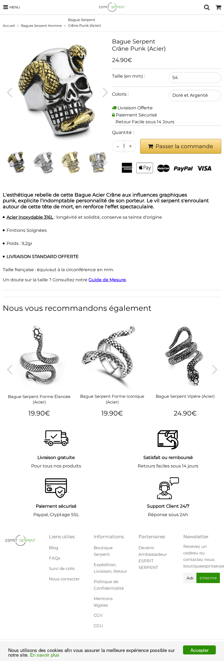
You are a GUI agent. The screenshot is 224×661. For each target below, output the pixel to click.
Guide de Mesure (107, 279)
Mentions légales (103, 602)
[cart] (218, 7)
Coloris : (120, 94)
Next (105, 91)
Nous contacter (64, 578)
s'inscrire (208, 577)
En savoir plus (44, 654)
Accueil (9, 26)
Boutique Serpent (103, 551)
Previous (9, 91)
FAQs (54, 558)
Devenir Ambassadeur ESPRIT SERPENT (152, 557)
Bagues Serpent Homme (41, 26)
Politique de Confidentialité (109, 585)
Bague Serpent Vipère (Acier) (185, 396)
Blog (53, 547)
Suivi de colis (62, 568)
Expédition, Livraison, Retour (110, 568)
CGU (98, 625)
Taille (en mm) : (128, 76)
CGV (98, 615)
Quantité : (123, 132)
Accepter (199, 650)
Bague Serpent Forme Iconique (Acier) (112, 399)
